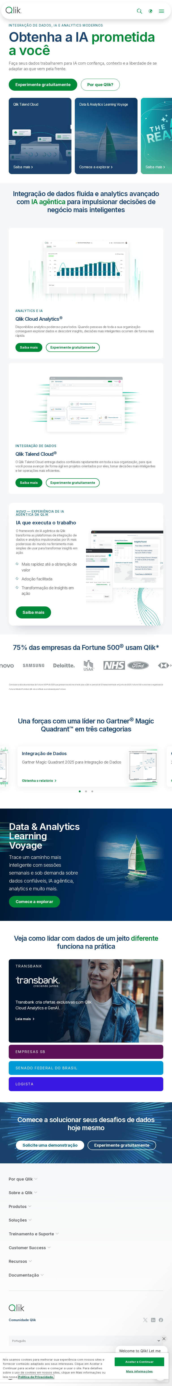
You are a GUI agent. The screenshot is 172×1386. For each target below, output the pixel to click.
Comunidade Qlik (22, 1320)
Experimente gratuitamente (43, 84)
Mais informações (139, 1371)
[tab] (86, 1001)
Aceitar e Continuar (139, 1361)
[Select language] (150, 11)
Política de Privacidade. (36, 1377)
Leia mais (23, 1019)
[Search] (139, 11)
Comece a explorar (34, 901)
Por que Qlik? (100, 84)
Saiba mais (29, 347)
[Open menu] (161, 11)
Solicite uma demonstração (50, 1145)
